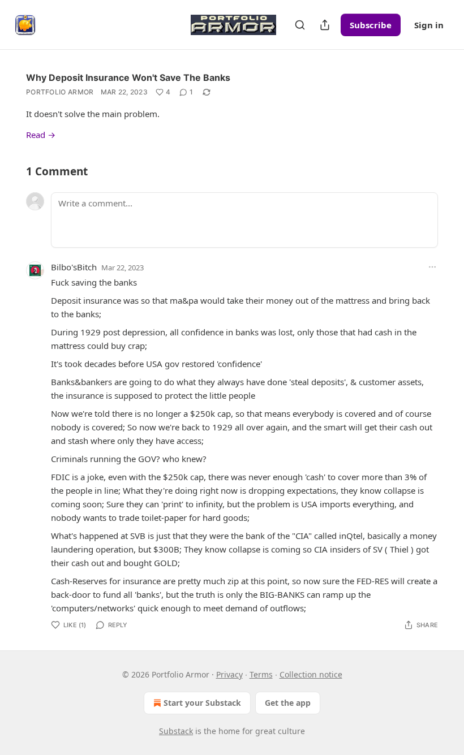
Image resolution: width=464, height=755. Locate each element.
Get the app (288, 702)
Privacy (229, 674)
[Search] (300, 25)
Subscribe (371, 25)
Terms (261, 674)
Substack (176, 731)
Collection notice (311, 674)
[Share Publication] (324, 25)
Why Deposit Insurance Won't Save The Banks (128, 77)
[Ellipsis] (432, 267)
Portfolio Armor (60, 92)
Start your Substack (202, 702)
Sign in (429, 25)
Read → (40, 134)
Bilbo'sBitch (74, 267)
